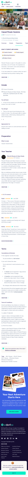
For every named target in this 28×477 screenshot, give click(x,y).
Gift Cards (14, 454)
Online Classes (15, 448)
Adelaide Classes (5, 452)
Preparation (19, 43)
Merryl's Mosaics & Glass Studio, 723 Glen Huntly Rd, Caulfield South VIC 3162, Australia (14, 93)
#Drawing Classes (14, 358)
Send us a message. (10, 350)
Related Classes (16, 456)
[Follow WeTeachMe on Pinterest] (8, 438)
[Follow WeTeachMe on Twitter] (5, 438)
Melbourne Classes (5, 446)
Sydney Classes (4, 448)
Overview (3, 43)
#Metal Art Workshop (6, 359)
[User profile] (18, 4)
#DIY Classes (4, 358)
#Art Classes (9, 356)
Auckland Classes (16, 446)
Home (2, 6)
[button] (2, 19)
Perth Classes (4, 454)
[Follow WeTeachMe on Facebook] (2, 438)
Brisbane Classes (5, 450)
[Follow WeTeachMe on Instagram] (10, 438)
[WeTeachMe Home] (14, 425)
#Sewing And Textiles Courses (9, 361)
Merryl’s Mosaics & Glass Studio (10, 38)
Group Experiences (16, 450)
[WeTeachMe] (14, 2)
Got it (14, 473)
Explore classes (14, 411)
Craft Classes (9, 6)
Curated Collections (17, 452)
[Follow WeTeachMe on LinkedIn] (13, 438)
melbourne (18, 6)
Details (11, 43)
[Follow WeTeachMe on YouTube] (16, 438)
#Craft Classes (17, 356)
